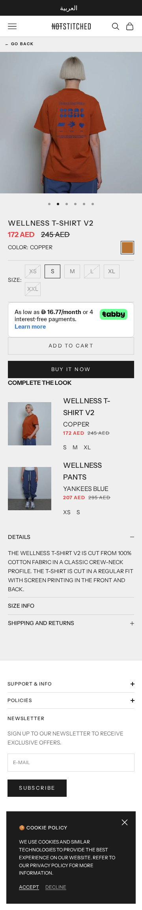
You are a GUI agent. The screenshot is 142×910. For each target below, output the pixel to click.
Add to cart (71, 345)
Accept (29, 887)
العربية (68, 8)
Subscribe (37, 788)
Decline (55, 887)
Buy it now (71, 369)
